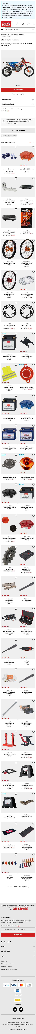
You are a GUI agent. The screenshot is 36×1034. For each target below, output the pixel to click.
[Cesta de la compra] (34, 24)
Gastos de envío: (6, 1024)
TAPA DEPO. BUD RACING (26, 170)
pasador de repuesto (27, 600)
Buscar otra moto (17, 94)
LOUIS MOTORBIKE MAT (9, 846)
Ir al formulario (14, 123)
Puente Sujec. (9, 877)
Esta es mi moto (18, 90)
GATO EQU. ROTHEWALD (9, 754)
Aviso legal (4, 961)
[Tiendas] (17, 24)
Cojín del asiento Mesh (26, 356)
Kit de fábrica (27, 232)
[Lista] (33, 142)
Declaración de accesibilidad (9, 969)
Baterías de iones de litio (9, 418)
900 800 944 (20, 909)
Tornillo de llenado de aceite (27, 477)
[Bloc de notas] (28, 24)
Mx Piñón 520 (9, 569)
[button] (33, 29)
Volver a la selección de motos (10, 40)
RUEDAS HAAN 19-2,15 (9, 263)
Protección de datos (6, 966)
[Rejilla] (30, 142)
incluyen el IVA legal (20, 1022)
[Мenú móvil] (2, 29)
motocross (9, 816)
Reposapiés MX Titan (26, 816)
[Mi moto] (22, 24)
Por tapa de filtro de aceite (26, 387)
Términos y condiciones (7, 964)
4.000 (26, 662)
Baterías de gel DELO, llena (9, 448)
